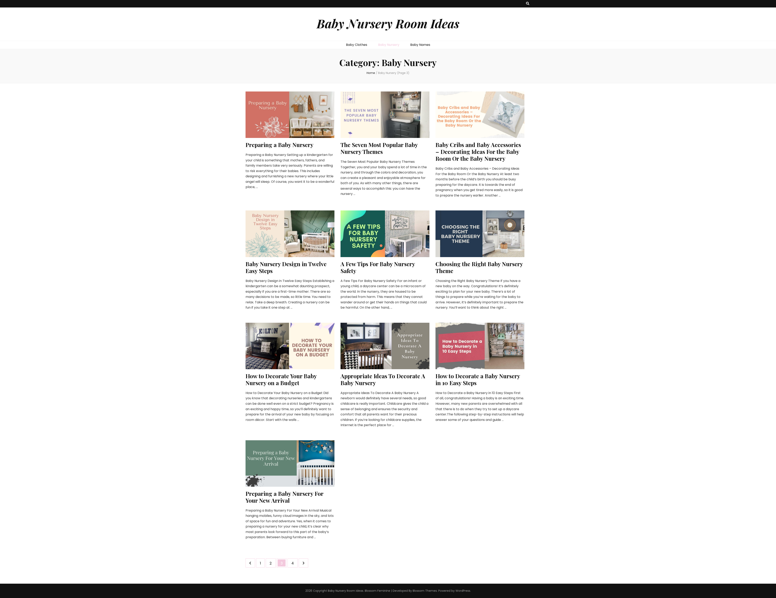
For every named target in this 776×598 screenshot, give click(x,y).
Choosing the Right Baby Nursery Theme (479, 267)
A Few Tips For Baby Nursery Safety (378, 267)
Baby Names (420, 44)
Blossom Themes (425, 591)
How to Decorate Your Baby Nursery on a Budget (281, 379)
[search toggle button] (527, 3)
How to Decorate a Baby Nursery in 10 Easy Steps (477, 379)
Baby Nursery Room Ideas (388, 23)
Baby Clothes (356, 44)
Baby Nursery (388, 44)
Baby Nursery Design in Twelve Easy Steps (286, 267)
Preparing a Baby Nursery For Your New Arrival (284, 497)
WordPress (462, 591)
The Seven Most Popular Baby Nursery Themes (379, 148)
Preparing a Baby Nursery (279, 144)
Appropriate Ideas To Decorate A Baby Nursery (383, 379)
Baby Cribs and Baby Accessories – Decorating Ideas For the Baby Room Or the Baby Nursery (478, 151)
